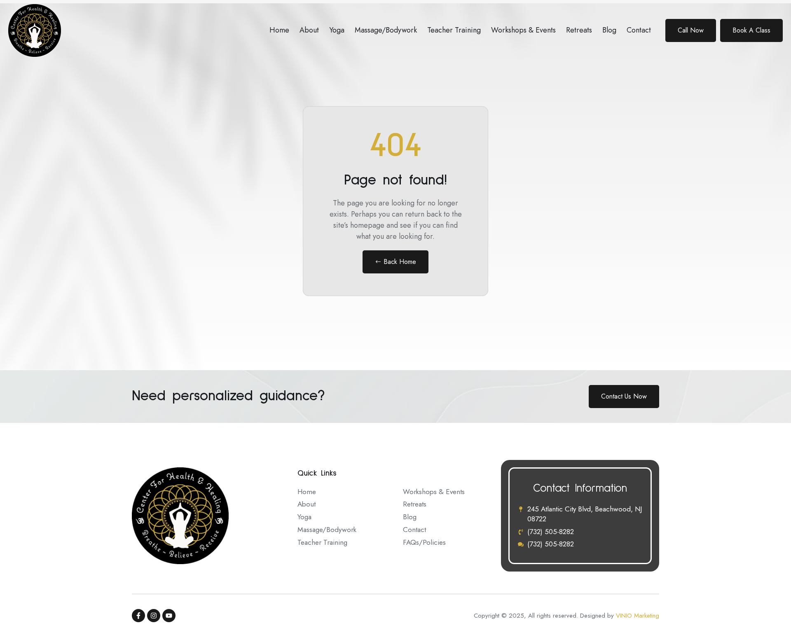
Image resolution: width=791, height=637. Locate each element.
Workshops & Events (523, 30)
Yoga (336, 30)
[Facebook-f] (138, 615)
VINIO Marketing (637, 615)
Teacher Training (454, 30)
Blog (609, 30)
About (309, 30)
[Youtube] (169, 615)
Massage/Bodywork (386, 30)
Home (279, 30)
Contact (639, 30)
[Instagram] (153, 615)
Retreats (579, 30)
